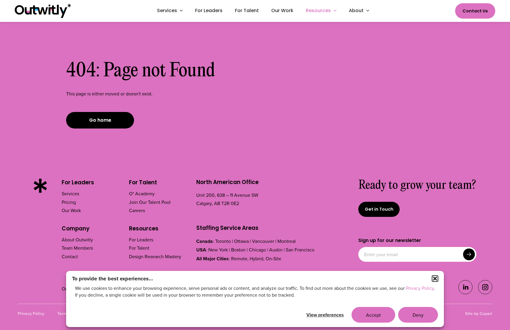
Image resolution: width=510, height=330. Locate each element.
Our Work (71, 210)
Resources (143, 229)
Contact (70, 256)
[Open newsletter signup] (469, 254)
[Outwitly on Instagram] (485, 292)
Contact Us (475, 11)
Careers (137, 210)
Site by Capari (478, 313)
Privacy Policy (420, 288)
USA (201, 249)
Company (75, 229)
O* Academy (142, 193)
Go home (100, 120)
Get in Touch (379, 209)
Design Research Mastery (155, 256)
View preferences (325, 314)
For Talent (143, 183)
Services (70, 193)
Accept (373, 315)
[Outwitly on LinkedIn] (465, 292)
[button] (435, 279)
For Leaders (78, 183)
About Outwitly (77, 239)
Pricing (69, 202)
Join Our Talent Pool (150, 202)
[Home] (43, 11)
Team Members (77, 248)
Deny (418, 315)
